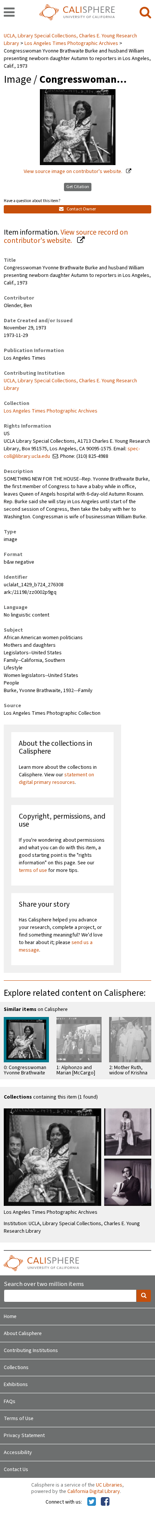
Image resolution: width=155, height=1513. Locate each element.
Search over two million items (44, 1284)
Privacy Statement (24, 1435)
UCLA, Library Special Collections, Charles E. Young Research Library (70, 384)
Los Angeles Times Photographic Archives (71, 43)
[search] (145, 13)
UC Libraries (109, 1485)
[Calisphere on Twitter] (91, 1502)
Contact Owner (81, 209)
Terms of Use (18, 1418)
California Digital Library (93, 1491)
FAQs (9, 1401)
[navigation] (9, 13)
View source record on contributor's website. (66, 236)
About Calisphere (23, 1333)
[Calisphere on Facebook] (105, 1502)
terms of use (33, 870)
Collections (16, 1367)
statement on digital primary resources (56, 778)
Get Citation (77, 187)
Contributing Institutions (31, 1350)
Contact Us (16, 1469)
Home (10, 1316)
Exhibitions (16, 1384)
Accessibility (18, 1452)
